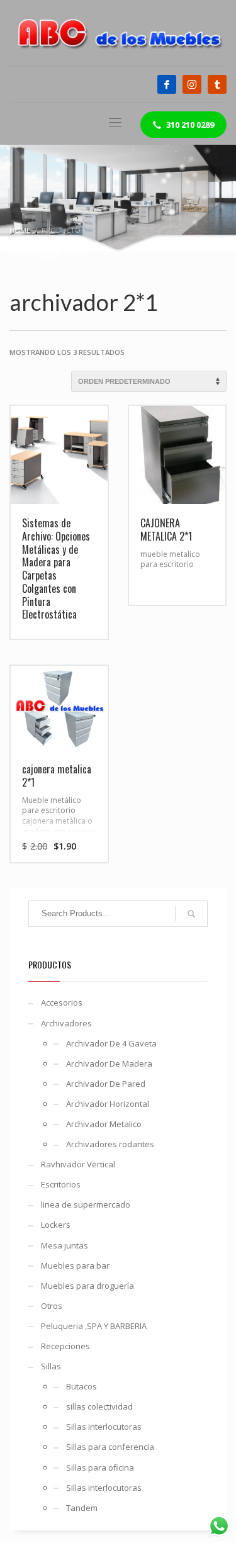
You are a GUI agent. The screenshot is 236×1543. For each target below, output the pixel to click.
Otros (51, 1305)
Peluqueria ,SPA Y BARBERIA (94, 1326)
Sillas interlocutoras (104, 1426)
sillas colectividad (99, 1406)
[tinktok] (217, 84)
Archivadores (66, 1023)
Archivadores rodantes (110, 1144)
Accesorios (61, 1002)
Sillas (51, 1366)
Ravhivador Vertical (78, 1164)
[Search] (191, 914)
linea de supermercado (85, 1204)
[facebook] (166, 84)
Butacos (81, 1386)
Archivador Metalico (104, 1124)
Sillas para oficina (100, 1467)
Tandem (82, 1507)
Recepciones (65, 1346)
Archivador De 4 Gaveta (111, 1043)
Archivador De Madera (109, 1063)
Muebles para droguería (87, 1285)
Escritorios (61, 1184)
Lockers (55, 1224)
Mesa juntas (64, 1245)
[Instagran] (192, 84)
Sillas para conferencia (110, 1446)
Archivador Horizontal (107, 1103)
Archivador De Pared (105, 1083)
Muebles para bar (75, 1265)
